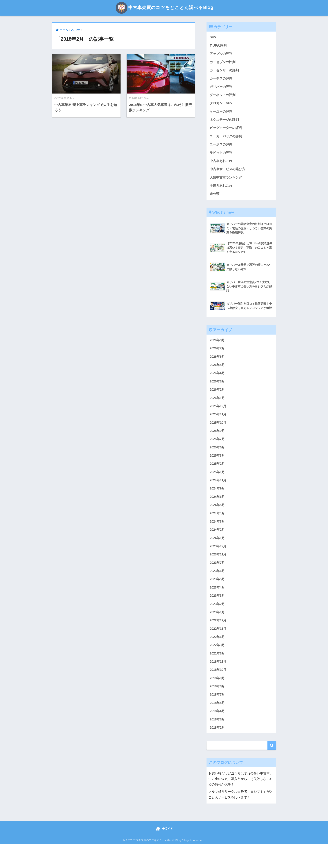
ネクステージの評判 (224, 119)
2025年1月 (217, 472)
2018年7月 (217, 694)
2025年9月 (217, 431)
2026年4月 (217, 373)
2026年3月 (217, 381)
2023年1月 (217, 612)
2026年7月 (217, 348)
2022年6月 (217, 637)
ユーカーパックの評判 (226, 136)
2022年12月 (218, 620)
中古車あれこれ (221, 161)
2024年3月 (217, 521)
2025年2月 (217, 464)
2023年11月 (218, 554)
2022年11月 (218, 629)
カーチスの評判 (221, 78)
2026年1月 (217, 398)
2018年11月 (218, 661)
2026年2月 (217, 389)
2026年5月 (217, 365)
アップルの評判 (221, 54)
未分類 (214, 194)
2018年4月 (217, 711)
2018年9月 (217, 678)
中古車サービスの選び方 (227, 169)
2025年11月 (218, 414)
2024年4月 (217, 513)
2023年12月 (218, 546)
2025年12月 (218, 406)
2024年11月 (218, 480)
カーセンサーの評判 (224, 70)
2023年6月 (217, 571)
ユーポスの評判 (221, 144)
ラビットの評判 (221, 153)
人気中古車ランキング (226, 177)
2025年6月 (217, 447)
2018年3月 (217, 719)
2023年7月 (217, 563)
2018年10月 (218, 670)
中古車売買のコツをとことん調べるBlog (171, 7)
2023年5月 (217, 579)
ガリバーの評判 (221, 87)
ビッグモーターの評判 (226, 128)
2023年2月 (217, 604)
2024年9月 (217, 488)
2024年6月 (217, 497)
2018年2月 (217, 727)
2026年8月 (217, 340)
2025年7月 (217, 439)
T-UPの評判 (218, 45)
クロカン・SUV (221, 103)
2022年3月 (217, 645)
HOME (166, 828)
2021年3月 (217, 653)
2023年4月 (217, 587)
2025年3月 (217, 455)
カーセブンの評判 (223, 62)
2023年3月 (217, 595)
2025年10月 (218, 422)
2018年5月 (217, 703)
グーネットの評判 (223, 95)
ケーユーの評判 (221, 111)
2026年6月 (217, 357)
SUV (213, 37)
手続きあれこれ (221, 185)
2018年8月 (217, 686)
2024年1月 (217, 538)
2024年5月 (217, 505)
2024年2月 (217, 529)
